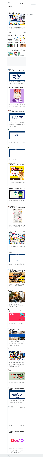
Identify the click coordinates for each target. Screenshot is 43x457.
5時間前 (12, 110)
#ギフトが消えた (16, 344)
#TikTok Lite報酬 (22, 344)
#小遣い (12, 107)
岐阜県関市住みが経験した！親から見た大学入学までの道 (13, 269)
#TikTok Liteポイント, (11, 345)
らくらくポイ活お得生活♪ (11, 163)
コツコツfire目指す (10, 12)
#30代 (16, 366)
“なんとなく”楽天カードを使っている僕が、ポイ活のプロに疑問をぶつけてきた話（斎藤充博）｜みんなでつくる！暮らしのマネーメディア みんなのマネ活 (10, 36)
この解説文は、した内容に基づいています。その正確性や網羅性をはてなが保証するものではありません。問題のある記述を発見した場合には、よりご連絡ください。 (10, 7)
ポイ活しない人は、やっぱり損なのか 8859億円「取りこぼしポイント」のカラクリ (23, 35)
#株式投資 (10, 83)
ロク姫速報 (10, 110)
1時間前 (13, 12)
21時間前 (14, 163)
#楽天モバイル (10, 306)
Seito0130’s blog (10, 406)
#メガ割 (17, 403)
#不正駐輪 (15, 126)
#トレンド (19, 344)
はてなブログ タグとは (28, 15)
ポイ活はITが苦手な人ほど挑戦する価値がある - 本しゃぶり (16, 35)
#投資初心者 (19, 83)
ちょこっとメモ (10, 328)
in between (10, 69)
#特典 (16, 306)
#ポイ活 (15, 83)
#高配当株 (22, 83)
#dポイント (12, 83)
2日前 (12, 328)
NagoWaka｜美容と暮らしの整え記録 (12, 206)
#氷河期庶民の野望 (11, 160)
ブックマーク (9, 34)
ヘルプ (31, 15)
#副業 (13, 366)
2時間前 (12, 69)
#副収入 (13, 107)
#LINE (9, 144)
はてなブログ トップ (9, 2)
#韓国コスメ (15, 403)
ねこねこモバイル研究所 (11, 290)
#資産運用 (17, 83)
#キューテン (12, 403)
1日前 (16, 206)
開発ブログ (33, 15)
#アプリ (11, 144)
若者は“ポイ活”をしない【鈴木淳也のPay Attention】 (10, 42)
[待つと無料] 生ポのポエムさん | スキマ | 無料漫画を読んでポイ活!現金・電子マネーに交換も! (22, 51)
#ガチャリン (10, 126)
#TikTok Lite (10, 344)
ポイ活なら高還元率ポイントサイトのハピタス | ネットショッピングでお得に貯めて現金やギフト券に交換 (16, 43)
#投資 (15, 366)
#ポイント (14, 144)
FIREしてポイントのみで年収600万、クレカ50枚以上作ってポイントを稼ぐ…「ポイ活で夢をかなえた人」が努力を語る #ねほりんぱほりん (23, 43)
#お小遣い (12, 366)
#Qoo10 (10, 403)
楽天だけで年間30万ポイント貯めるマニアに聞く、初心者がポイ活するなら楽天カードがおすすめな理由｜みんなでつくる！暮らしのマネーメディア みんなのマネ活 (16, 51)
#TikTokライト (13, 344)
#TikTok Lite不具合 (17, 345)
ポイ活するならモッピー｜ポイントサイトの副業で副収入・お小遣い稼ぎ (10, 50)
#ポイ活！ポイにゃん (17, 107)
